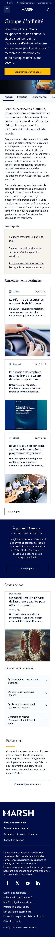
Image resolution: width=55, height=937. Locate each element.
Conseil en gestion (14, 839)
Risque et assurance (15, 822)
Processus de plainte (14, 916)
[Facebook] (7, 883)
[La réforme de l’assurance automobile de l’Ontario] (27, 340)
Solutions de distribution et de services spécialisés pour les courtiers (25, 252)
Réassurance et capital (16, 828)
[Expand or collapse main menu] (7, 9)
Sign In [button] (10, 3)
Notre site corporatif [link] (25, 3)
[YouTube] (27, 883)
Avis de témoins (36, 916)
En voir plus (14, 511)
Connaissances (40, 96)
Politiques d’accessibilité (16, 906)
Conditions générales (14, 892)
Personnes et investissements (20, 834)
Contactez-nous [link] (45, 3)
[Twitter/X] (17, 883)
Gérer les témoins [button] (12, 921)
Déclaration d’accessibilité (17, 911)
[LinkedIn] (37, 883)
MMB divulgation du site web (18, 902)
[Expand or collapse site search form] (48, 9)
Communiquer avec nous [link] (27, 71)
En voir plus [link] (27, 568)
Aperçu (9, 96)
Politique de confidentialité (17, 897)
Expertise (22, 96)
